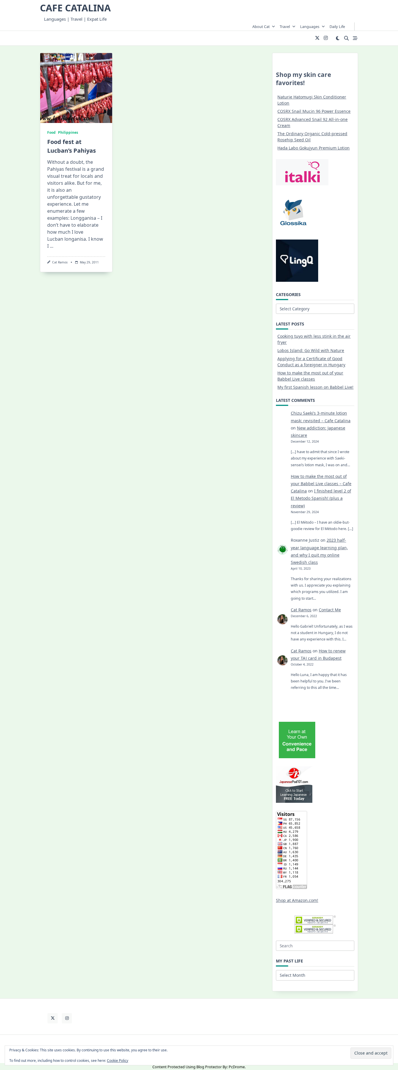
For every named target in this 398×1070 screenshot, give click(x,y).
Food (51, 132)
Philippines (68, 132)
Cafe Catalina (75, 7)
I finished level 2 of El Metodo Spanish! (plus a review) (321, 498)
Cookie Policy (117, 1060)
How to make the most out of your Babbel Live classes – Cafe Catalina (321, 484)
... (51, 246)
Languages (309, 26)
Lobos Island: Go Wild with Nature (310, 350)
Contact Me (330, 610)
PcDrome (237, 1066)
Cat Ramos (60, 262)
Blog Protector (209, 1066)
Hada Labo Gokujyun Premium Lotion (313, 148)
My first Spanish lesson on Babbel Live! (315, 387)
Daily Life (337, 26)
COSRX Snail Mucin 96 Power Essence (314, 111)
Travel (285, 26)
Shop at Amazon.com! (297, 900)
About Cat (261, 26)
